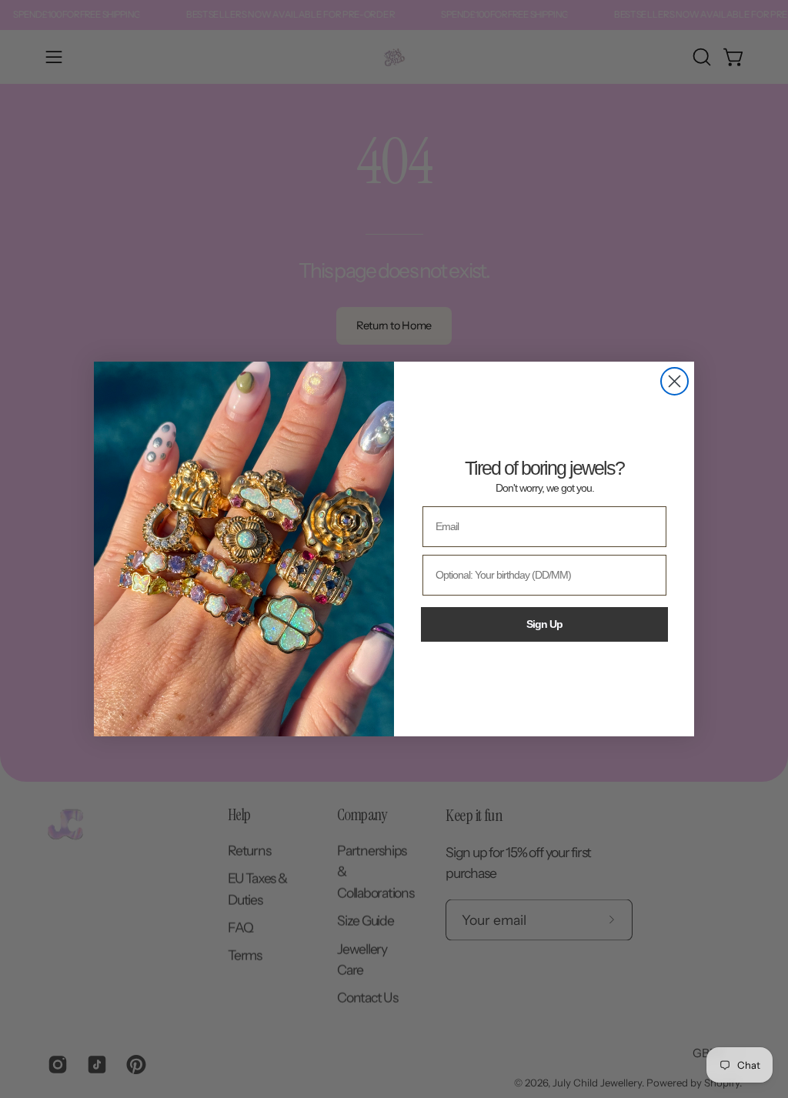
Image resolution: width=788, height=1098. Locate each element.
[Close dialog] (674, 381)
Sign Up (544, 624)
